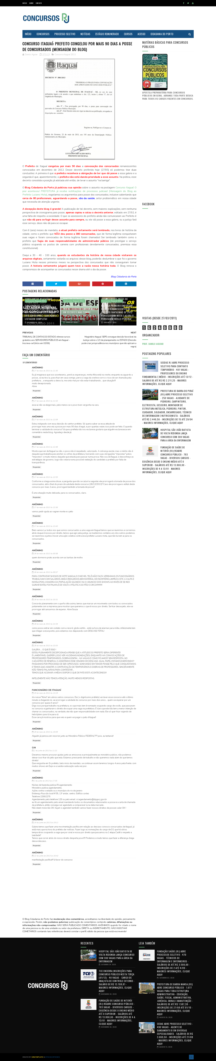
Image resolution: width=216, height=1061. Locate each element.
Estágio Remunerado (107, 34)
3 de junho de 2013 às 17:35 (45, 781)
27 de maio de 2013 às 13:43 (46, 526)
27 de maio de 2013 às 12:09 (46, 419)
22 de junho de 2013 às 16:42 (46, 856)
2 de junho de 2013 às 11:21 (45, 750)
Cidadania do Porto (162, 34)
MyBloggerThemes (52, 1057)
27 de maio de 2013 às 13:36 (46, 507)
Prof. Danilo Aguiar (153, 343)
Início (24, 3)
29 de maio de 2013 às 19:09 (46, 732)
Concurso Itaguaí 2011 (65, 54)
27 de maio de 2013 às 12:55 (46, 477)
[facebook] (183, 3)
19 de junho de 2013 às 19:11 (46, 822)
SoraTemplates (37, 1057)
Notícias (85, 34)
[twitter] (188, 3)
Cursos (128, 34)
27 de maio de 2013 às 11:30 (46, 371)
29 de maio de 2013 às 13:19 (46, 693)
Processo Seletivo (64, 34)
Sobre (31, 3)
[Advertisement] (136, 18)
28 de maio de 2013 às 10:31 (46, 599)
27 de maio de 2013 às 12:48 (46, 447)
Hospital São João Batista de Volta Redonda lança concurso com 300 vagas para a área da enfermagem (175, 435)
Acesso (141, 34)
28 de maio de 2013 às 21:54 (46, 624)
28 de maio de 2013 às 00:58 (46, 553)
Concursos (43, 34)
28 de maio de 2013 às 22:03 (46, 645)
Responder (36, 391)
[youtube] (193, 3)
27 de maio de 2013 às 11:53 (46, 401)
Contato (39, 3)
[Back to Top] (191, 1057)
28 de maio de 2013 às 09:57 (46, 572)
